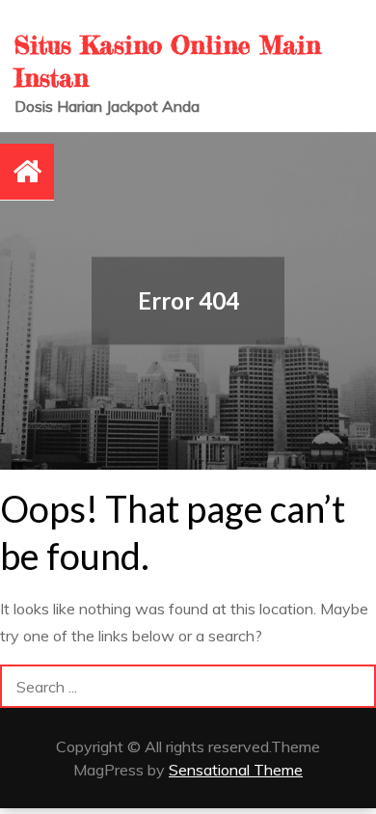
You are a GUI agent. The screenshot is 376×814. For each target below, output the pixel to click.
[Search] (354, 686)
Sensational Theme (236, 769)
